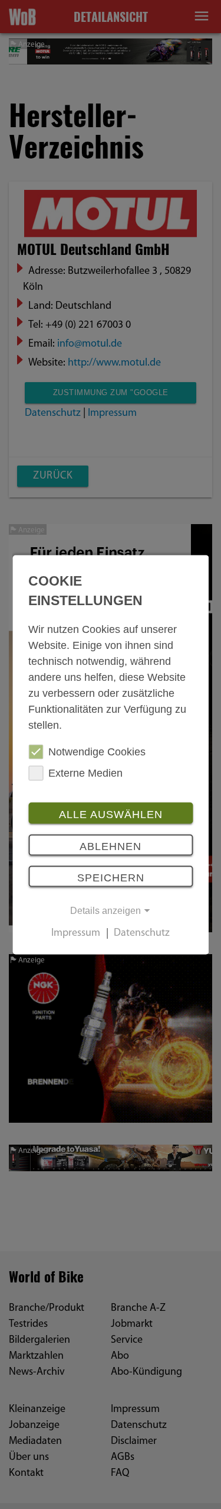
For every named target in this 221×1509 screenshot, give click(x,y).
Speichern (110, 878)
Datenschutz (142, 933)
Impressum (75, 933)
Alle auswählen (111, 814)
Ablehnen (110, 846)
